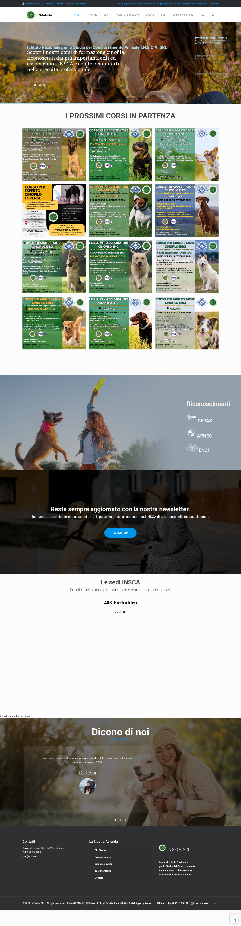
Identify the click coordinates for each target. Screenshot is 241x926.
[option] (120, 779)
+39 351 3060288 (54, 3)
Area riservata (32, 3)
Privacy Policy (96, 903)
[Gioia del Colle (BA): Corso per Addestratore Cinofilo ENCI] (120, 154)
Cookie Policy (113, 903)
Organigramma (126, 3)
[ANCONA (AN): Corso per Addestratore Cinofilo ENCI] (187, 323)
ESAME (126, 903)
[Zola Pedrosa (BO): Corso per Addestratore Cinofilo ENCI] (187, 154)
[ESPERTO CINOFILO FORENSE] (54, 210)
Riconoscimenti (146, 3)
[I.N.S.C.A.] (39, 14)
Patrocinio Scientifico (195, 3)
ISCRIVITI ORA (120, 533)
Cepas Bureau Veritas (169, 3)
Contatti (214, 3)
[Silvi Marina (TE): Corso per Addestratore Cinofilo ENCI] (120, 210)
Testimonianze (103, 871)
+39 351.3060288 (179, 903)
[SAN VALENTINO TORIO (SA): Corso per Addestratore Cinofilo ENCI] (187, 266)
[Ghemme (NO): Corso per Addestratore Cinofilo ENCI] (54, 154)
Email (162, 903)
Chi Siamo (100, 850)
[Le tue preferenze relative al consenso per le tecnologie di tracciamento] (235, 920)
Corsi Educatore (44, 85)
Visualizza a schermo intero (15, 716)
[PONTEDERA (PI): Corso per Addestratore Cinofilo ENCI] (54, 266)
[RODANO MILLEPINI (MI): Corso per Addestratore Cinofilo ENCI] (54, 323)
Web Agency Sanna (141, 903)
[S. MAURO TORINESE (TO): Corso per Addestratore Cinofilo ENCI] (120, 266)
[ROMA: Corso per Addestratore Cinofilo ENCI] (120, 323)
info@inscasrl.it (77, 3)
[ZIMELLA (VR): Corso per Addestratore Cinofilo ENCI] (187, 210)
